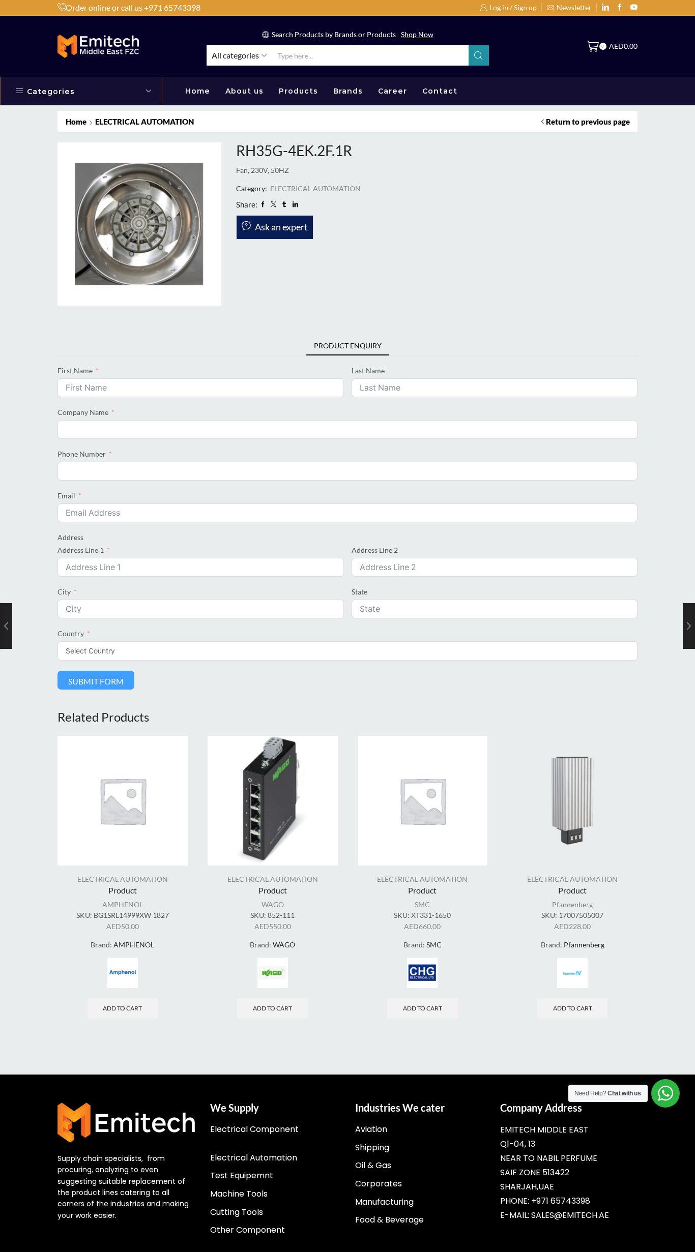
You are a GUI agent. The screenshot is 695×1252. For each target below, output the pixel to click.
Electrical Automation (253, 1158)
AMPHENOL (122, 904)
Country (70, 633)
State (359, 591)
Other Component (247, 1230)
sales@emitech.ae (570, 1215)
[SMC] (422, 973)
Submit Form (96, 681)
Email (66, 495)
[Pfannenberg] (572, 973)
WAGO (273, 904)
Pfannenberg (572, 904)
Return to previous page (588, 121)
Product (122, 890)
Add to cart (122, 1008)
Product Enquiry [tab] (348, 345)
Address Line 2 (375, 550)
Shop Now (417, 34)
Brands (348, 91)
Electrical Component (254, 1129)
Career (392, 91)
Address (70, 537)
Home (197, 91)
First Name (75, 370)
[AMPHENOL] (122, 973)
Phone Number (81, 454)
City (64, 591)
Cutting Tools (236, 1212)
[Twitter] (634, 8)
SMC (422, 904)
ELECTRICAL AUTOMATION (144, 121)
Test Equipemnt (241, 1175)
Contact (439, 91)
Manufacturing (384, 1202)
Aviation (371, 1129)
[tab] (347, 345)
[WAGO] (272, 973)
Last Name (368, 370)
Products (298, 91)
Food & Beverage (389, 1220)
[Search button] (479, 55)
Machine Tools (239, 1194)
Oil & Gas (373, 1165)
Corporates (378, 1183)
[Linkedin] (605, 8)
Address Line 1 (80, 550)
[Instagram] (619, 8)
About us (244, 91)
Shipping (372, 1147)
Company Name (82, 412)
